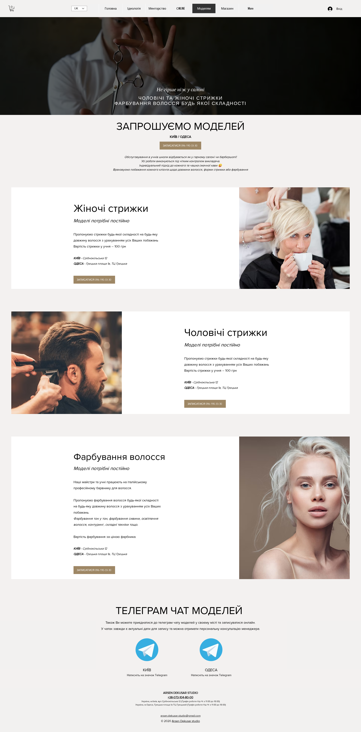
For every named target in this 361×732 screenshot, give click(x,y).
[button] (11, 8)
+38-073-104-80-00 (180, 697)
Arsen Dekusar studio (186, 721)
